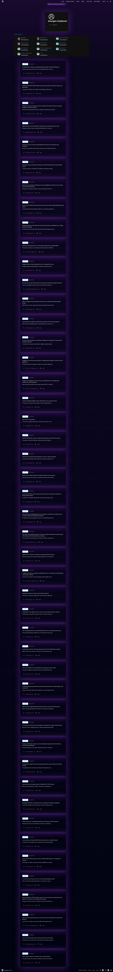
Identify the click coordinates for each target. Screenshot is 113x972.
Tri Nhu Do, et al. (29, 407)
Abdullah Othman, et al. (31, 132)
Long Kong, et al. (29, 501)
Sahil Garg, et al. (29, 636)
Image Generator (70, 1)
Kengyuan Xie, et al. (30, 93)
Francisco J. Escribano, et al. (32, 580)
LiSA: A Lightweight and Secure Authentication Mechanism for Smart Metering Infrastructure (41, 630)
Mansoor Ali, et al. (30, 192)
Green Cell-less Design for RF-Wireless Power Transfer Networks (36, 956)
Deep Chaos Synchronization (28, 419)
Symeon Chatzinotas (64, 37)
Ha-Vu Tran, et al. (30, 560)
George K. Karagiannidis (45, 48)
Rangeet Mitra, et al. (30, 481)
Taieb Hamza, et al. (30, 790)
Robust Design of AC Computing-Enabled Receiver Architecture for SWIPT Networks (40, 821)
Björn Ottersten (43, 42)
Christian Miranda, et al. (31, 944)
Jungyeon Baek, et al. (30, 521)
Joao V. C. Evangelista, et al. (32, 368)
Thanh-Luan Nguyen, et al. (31, 251)
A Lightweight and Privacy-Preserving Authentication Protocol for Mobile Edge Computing (41, 649)
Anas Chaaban (24, 48)
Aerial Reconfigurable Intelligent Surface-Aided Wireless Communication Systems (39, 400)
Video (77, 1)
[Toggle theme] (108, 1)
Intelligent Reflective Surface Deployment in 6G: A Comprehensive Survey (38, 264)
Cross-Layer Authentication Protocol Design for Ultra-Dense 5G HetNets (37, 937)
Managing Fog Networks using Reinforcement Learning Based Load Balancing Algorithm (41, 802)
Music (83, 1)
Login (103, 1)
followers (54, 24)
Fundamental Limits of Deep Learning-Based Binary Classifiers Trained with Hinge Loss (41, 67)
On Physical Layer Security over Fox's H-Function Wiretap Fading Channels (38, 878)
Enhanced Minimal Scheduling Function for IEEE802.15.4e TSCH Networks (38, 784)
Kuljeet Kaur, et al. (30, 655)
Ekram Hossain (62, 42)
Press (93, 970)
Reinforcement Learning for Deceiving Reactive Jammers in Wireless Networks (39, 456)
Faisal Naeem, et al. (30, 270)
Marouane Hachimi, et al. (31, 542)
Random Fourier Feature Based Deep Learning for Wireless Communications (38, 475)
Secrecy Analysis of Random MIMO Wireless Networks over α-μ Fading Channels (39, 840)
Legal (97, 970)
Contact (89, 970)
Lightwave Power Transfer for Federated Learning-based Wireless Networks (38, 554)
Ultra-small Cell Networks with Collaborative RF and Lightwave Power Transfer (39, 667)
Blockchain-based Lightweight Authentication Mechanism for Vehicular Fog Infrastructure (41, 706)
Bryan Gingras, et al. (30, 599)
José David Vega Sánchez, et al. (33, 289)
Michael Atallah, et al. (30, 751)
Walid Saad (23, 37)
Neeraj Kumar (62, 48)
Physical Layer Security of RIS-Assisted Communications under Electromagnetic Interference (42, 282)
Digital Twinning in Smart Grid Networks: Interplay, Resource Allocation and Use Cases (40, 126)
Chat (63, 1)
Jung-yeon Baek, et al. (31, 809)
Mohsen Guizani (24, 42)
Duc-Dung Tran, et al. (30, 866)
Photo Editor (97, 1)
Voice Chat (89, 1)
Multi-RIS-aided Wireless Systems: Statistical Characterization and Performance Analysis (41, 438)
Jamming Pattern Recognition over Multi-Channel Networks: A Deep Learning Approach (40, 321)
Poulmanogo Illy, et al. (30, 771)
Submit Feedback (82, 970)
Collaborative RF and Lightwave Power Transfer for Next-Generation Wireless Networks (41, 612)
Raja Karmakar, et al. (30, 233)
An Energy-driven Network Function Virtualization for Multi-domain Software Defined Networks (42, 725)
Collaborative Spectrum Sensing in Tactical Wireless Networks (35, 593)
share (40, 73)
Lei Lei (41, 53)
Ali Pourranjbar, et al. (30, 213)
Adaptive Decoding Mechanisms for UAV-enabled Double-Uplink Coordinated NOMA (40, 245)
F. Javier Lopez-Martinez (26, 53)
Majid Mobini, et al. (30, 425)
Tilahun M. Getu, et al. (30, 73)
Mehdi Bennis (43, 37)
